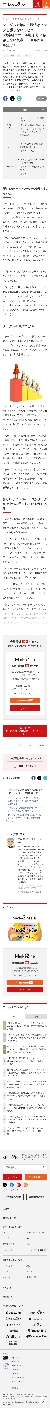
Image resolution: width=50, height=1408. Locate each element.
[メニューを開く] (4, 4)
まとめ (23, 173)
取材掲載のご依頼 (37, 1196)
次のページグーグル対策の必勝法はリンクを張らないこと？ (25, 731)
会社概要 (15, 1373)
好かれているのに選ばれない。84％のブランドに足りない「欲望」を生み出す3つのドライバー (27, 1072)
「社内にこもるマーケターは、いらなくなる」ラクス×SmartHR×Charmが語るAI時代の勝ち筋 (27, 1107)
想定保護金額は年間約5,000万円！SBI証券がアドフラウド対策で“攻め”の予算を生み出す (26, 1094)
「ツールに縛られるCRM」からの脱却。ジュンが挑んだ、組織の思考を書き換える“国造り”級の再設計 (27, 1037)
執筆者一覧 (31, 1277)
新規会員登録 (26, 700)
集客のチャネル (27, 150)
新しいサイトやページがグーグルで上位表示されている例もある (32, 132)
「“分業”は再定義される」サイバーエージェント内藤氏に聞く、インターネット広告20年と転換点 (26, 1119)
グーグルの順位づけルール (32, 125)
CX (27, 1238)
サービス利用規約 (18, 1377)
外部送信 (15, 1387)
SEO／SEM (27, 56)
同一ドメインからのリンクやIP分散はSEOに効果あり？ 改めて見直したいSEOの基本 (24, 800)
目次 (25, 109)
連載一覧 (7, 1277)
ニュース (7, 1208)
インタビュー (8, 1265)
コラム (6, 56)
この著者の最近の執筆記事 (29, 891)
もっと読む (10, 820)
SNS (28, 1243)
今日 (14, 1016)
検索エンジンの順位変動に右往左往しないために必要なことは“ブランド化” (25, 809)
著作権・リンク (17, 1357)
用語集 (6, 1296)
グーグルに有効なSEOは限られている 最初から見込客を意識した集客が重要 (25, 816)
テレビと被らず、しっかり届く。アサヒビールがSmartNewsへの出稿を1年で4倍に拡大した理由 (27, 1025)
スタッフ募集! (17, 1361)
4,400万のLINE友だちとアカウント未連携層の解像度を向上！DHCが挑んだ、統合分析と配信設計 (26, 1084)
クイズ (29, 1271)
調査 (28, 1265)
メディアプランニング (36, 1249)
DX (4, 1232)
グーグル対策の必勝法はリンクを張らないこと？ (32, 145)
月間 (36, 1016)
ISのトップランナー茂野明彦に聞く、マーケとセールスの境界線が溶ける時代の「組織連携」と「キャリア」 (26, 1049)
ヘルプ (14, 1353)
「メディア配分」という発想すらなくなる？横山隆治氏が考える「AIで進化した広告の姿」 (26, 1131)
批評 (19, 56)
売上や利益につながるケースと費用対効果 (32, 161)
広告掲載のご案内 (13, 1196)
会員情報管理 (17, 1365)
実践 (12, 56)
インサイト (7, 1249)
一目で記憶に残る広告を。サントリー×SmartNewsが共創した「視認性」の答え (25, 1059)
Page (10, 147)
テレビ (6, 1238)
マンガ (6, 1271)
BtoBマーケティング (35, 1232)
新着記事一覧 (9, 1217)
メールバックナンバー (26, 693)
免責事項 (15, 1369)
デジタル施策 (8, 1243)
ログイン (26, 708)
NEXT (41, 745)
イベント (7, 1287)
